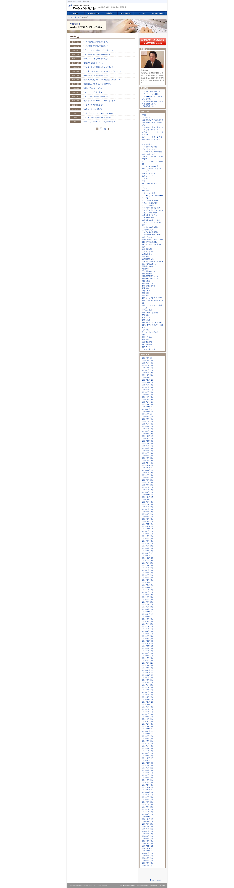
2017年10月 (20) (147, 587)
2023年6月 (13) (147, 421)
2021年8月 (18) (147, 475)
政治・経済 (146, 291)
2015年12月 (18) (147, 641)
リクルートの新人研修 (150, 200)
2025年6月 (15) (147, 363)
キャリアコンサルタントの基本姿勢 (152, 158)
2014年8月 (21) (147, 680)
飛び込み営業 (147, 344)
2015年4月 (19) (147, 661)
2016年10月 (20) (147, 617)
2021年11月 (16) (147, 468)
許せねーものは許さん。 (151, 332)
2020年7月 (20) (147, 507)
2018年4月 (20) (147, 573)
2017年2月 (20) (147, 607)
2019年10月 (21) (147, 529)
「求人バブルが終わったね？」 (94, 88)
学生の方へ (161, 885)
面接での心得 (147, 342)
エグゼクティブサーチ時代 (152, 152)
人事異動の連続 (148, 217)
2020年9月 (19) (147, 502)
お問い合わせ (141, 885)
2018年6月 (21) (147, 568)
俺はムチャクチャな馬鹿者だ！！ (152, 245)
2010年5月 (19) (147, 804)
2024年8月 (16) (147, 387)
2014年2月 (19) (147, 695)
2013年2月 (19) (147, 724)
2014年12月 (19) (147, 670)
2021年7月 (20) (147, 478)
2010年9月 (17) (147, 795)
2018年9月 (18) (147, 561)
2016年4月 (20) (147, 631)
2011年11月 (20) (147, 761)
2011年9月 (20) (147, 765)
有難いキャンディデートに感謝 (152, 302)
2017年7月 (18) (147, 595)
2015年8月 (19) (147, 651)
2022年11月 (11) (147, 439)
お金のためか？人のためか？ (152, 120)
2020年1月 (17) (147, 521)
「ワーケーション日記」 (151, 94)
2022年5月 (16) (147, 453)
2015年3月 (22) (147, 663)
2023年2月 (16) (147, 431)
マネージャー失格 (148, 193)
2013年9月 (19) (147, 707)
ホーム (70, 17)
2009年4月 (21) (147, 836)
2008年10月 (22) (147, 851)
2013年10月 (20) (147, 704)
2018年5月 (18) (147, 570)
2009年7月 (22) (147, 829)
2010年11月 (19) (147, 790)
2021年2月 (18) (147, 490)
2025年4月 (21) (147, 368)
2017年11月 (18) (147, 585)
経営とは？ (146, 320)
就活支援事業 (147, 274)
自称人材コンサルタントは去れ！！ (152, 326)
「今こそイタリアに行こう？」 (94, 105)
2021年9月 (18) (147, 473)
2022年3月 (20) (147, 458)
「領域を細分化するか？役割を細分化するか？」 (152, 102)
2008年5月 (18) (147, 863)
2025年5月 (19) (147, 365)
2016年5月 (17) (147, 629)
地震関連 (145, 269)
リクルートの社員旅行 (150, 203)
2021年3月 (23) (147, 487)
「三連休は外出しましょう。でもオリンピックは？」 (102, 71)
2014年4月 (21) (147, 690)
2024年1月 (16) (147, 404)
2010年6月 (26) (147, 802)
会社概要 (123, 885)
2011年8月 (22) (147, 768)
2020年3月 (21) (147, 517)
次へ (105, 129)
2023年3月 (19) (147, 429)
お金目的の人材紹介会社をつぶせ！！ (152, 123)
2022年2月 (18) (147, 460)
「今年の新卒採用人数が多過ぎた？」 (96, 46)
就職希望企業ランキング (151, 276)
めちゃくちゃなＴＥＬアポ (152, 137)
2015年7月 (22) (147, 653)
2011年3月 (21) (147, 780)
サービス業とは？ (148, 174)
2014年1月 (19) (147, 697)
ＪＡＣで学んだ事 (148, 349)
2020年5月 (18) (147, 512)
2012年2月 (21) (147, 753)
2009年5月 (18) (147, 834)
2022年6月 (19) (147, 451)
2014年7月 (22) (147, 682)
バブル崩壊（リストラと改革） (152, 184)
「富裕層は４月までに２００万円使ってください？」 (102, 80)
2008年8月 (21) (147, 856)
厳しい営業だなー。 (149, 264)
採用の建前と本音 (148, 286)
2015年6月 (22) (147, 656)
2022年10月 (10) (147, 441)
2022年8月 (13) (147, 446)
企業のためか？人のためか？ (152, 239)
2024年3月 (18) (147, 399)
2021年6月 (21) (147, 480)
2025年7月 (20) (147, 360)
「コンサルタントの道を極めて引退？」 (97, 54)
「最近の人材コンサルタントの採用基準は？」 (100, 122)
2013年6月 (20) (147, 714)
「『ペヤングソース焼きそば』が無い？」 (98, 50)
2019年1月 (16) (147, 551)
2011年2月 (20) (147, 783)
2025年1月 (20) (147, 375)
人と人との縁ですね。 (150, 213)
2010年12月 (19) (147, 787)
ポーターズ (146, 191)
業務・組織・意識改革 (150, 313)
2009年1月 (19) (147, 843)
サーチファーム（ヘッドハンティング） (152, 170)
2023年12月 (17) (147, 407)
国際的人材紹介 (148, 266)
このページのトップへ (158, 880)
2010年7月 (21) (147, 800)
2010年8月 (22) (147, 797)
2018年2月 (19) (147, 578)
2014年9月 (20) (147, 678)
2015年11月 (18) (147, 643)
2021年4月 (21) (147, 485)
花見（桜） (146, 330)
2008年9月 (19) (147, 853)
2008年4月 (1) (147, 865)
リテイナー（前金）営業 (151, 208)
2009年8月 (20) (147, 826)
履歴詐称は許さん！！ (150, 278)
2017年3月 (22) (147, 604)
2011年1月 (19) (147, 785)
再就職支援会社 (148, 259)
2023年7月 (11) (147, 419)
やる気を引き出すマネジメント (152, 141)
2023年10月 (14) (147, 412)
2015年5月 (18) (147, 658)
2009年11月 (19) (147, 819)
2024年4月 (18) (147, 397)
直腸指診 (145, 315)
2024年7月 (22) (147, 390)
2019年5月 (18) (147, 541)
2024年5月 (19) (147, 395)
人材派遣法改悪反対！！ (151, 227)
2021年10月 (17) (147, 470)
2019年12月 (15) (147, 524)
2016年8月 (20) (147, 621)
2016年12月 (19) (147, 612)
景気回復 (145, 296)
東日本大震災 (147, 310)
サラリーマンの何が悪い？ (152, 166)
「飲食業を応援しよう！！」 (93, 63)
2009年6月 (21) (147, 831)
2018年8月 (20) (147, 563)
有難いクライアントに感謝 (152, 305)
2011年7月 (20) (147, 770)
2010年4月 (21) (147, 807)
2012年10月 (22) (147, 734)
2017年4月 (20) (147, 602)
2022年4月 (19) (147, 456)
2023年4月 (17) (147, 426)
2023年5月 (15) (147, 424)
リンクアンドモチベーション (152, 210)
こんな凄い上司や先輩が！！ (152, 127)
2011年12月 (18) (147, 758)
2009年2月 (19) (147, 841)
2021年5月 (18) (147, 482)
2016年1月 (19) (147, 639)
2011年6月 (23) (147, 773)
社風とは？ (146, 317)
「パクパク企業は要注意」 (152, 92)
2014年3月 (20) (147, 692)
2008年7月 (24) (147, 858)
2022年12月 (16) (147, 436)
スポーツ (145, 178)
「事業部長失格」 (148, 106)
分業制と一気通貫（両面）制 (152, 261)
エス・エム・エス (148, 154)
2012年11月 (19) (147, 731)
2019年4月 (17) (147, 543)
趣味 (143, 335)
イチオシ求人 (147, 144)
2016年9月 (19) (147, 619)
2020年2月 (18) (147, 519)
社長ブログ (77, 17)
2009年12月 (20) (147, 817)
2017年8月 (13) (147, 592)
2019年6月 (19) (147, 539)
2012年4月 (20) (147, 748)
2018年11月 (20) (147, 556)
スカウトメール (148, 176)
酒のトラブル (147, 337)
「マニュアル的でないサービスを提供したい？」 (100, 117)
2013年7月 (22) (147, 712)
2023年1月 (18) (147, 434)
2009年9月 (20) (147, 824)
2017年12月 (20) (147, 582)
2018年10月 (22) (147, 558)
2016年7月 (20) (147, 624)
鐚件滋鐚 (145, 339)
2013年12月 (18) (147, 700)
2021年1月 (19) (147, 492)
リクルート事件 (148, 205)
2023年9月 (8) (147, 414)
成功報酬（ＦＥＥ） (149, 283)
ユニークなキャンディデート (152, 196)
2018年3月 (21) (147, 575)
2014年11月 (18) (147, 673)
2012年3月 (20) (147, 751)
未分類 (144, 308)
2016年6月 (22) (147, 626)
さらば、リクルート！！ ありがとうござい (152, 133)
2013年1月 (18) (147, 726)
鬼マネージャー (148, 347)
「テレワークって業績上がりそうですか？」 (99, 67)
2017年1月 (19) (147, 609)
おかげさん (146, 117)
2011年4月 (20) (147, 778)
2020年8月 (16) (147, 504)
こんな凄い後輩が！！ (150, 130)
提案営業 (145, 288)
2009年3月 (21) (147, 839)
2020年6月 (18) (147, 509)
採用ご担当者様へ (151, 885)
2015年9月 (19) (147, 648)
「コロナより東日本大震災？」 (94, 92)
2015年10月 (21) (147, 646)
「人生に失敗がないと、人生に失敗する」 (98, 113)
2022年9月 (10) (147, 443)
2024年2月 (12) (147, 402)
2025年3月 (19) (147, 370)
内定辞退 (145, 257)
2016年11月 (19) (147, 614)
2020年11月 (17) (147, 497)
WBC (144, 115)
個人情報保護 (147, 249)
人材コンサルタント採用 (151, 220)
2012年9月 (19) (147, 736)
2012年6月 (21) (147, 743)
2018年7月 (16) (147, 565)
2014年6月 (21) (147, 685)
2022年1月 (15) (147, 463)
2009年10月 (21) (147, 822)
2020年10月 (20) (147, 500)
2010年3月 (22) (147, 809)
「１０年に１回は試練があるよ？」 (96, 42)
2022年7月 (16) (147, 448)
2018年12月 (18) (147, 553)
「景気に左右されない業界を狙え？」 (96, 59)
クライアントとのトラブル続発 (152, 162)
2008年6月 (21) (147, 861)
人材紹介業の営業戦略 (150, 232)
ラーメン (145, 198)
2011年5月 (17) (147, 775)
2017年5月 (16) (147, 600)
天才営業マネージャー (150, 271)
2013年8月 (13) (147, 709)
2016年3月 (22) (147, 634)
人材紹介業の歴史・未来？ (152, 235)
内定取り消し (147, 254)
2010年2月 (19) (147, 812)
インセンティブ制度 (149, 147)
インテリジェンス (148, 149)
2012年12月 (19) (147, 729)
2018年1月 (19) (147, 580)
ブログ (144, 188)
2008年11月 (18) (147, 848)
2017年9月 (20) (147, 590)
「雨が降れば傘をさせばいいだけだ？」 (97, 84)
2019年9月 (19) (147, 531)
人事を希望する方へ (149, 215)
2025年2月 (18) (147, 373)
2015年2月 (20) (147, 665)
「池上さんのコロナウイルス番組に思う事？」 (100, 101)
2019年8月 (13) (147, 534)
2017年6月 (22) (147, 597)
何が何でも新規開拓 (149, 242)
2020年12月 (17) (147, 495)
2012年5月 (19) (147, 746)
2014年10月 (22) (147, 675)
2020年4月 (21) (147, 514)
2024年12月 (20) (147, 378)
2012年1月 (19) (147, 756)
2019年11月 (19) (147, 526)
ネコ (143, 181)
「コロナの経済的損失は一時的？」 (96, 96)
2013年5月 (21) (147, 717)
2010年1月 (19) (147, 814)
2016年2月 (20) (147, 636)
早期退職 (145, 293)
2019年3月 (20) (147, 546)
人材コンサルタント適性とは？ (152, 223)
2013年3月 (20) (147, 722)
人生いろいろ (147, 237)
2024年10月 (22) (147, 382)
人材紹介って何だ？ (149, 230)
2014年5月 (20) (147, 687)
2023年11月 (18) (147, 409)
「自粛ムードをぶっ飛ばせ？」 (94, 109)
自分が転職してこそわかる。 (152, 322)
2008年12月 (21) (147, 846)
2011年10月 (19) (147, 763)
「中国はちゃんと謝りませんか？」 (96, 75)
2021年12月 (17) (147, 465)
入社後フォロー (148, 252)
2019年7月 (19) (147, 536)
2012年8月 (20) (147, 739)
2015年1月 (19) (147, 668)
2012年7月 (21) (147, 741)
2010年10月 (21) (147, 792)
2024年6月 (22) (147, 392)
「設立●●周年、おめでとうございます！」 (153, 98)
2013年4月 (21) (147, 719)
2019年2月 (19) (147, 548)
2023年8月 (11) (147, 417)
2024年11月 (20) (147, 380)
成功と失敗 (146, 281)
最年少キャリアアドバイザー (152, 298)
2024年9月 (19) (147, 385)
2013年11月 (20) (147, 702)
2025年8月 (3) (147, 358)
